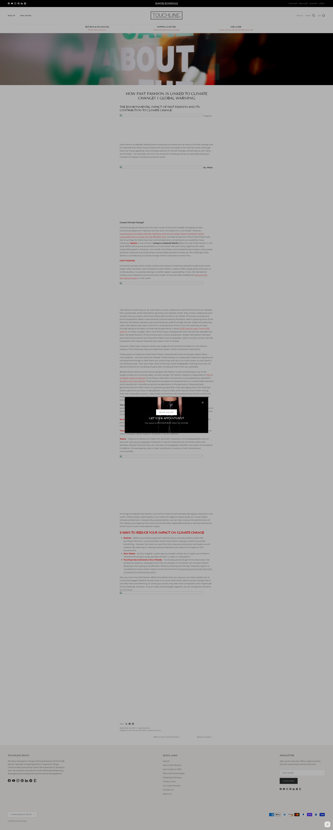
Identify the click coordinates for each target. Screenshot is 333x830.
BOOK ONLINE (166, 412)
